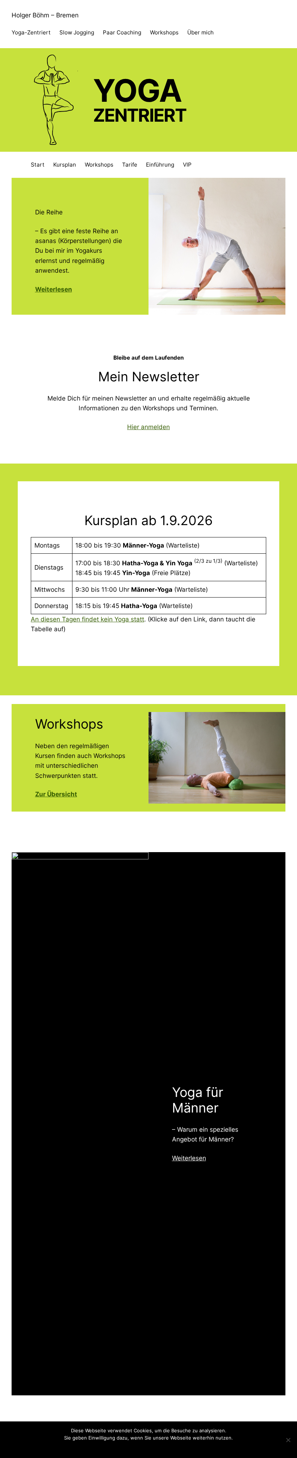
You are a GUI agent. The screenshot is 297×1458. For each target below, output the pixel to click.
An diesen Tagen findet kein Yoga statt (87, 619)
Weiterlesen (189, 1158)
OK (133, 1447)
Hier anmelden (148, 427)
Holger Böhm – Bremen (45, 15)
